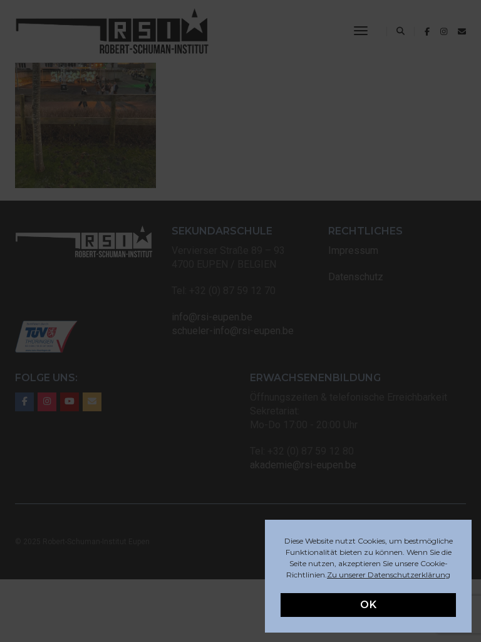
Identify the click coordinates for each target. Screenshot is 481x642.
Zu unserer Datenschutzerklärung (388, 574)
